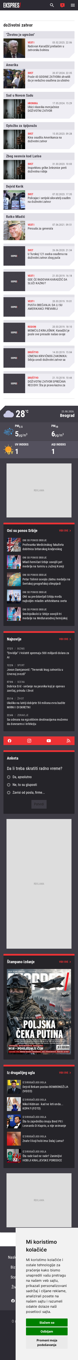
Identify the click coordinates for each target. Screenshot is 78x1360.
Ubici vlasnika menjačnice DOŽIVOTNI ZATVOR (39, 105)
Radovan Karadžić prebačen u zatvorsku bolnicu (39, 44)
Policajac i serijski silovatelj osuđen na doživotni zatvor (39, 196)
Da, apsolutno (22, 777)
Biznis (15, 1267)
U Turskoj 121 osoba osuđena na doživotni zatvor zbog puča (39, 255)
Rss (68, 740)
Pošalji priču (62, 5)
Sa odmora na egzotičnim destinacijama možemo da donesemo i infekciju (39, 719)
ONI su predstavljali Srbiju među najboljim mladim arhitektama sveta (39, 596)
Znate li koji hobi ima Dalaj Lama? (39, 1139)
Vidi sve (63, 530)
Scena (15, 1277)
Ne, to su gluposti (25, 785)
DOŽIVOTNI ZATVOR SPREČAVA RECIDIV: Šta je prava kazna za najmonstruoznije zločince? (39, 382)
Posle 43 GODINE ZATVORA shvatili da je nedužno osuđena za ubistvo (39, 74)
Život (15, 1287)
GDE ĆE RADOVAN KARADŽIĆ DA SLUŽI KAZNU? (39, 280)
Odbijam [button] (47, 1331)
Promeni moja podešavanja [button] (47, 1342)
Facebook (9, 740)
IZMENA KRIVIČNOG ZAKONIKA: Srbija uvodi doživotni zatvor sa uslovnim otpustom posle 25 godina (39, 357)
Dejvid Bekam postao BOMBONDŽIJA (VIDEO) (39, 1087)
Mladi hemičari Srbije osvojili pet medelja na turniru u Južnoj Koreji (39, 562)
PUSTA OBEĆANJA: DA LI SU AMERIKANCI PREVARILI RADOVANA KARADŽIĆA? (39, 306)
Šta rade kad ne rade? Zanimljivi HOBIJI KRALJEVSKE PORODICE (39, 1156)
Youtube (48, 740)
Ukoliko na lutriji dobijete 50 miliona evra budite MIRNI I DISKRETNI (39, 702)
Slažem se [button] (46, 1322)
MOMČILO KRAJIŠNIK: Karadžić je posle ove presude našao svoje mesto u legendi (39, 331)
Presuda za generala (39, 226)
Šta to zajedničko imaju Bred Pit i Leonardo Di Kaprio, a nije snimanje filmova (39, 1121)
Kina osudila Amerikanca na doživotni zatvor (39, 135)
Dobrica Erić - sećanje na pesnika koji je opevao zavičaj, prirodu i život (39, 686)
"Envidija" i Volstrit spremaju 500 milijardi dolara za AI (39, 652)
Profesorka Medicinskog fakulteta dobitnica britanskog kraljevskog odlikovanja (39, 545)
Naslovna (15, 1257)
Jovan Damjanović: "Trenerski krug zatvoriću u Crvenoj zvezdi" (39, 669)
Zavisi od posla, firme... (29, 792)
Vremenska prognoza (39, 414)
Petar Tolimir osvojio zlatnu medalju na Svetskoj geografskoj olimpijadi (39, 579)
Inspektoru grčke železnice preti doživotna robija (39, 166)
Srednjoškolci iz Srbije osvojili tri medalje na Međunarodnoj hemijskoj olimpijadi (39, 614)
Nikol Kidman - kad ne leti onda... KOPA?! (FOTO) (39, 1104)
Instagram (29, 740)
